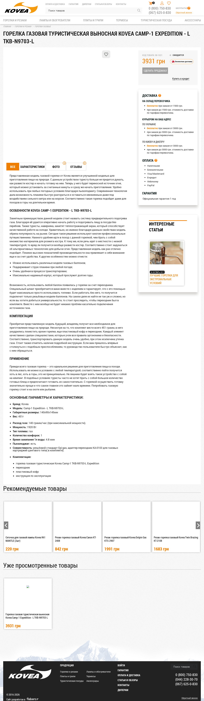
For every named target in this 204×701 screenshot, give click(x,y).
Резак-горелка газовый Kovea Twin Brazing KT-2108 (176, 539)
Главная (7, 26)
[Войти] (162, 3)
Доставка (149, 95)
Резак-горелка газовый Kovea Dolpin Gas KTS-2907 (125, 539)
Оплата (147, 160)
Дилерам (86, 4)
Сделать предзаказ (155, 70)
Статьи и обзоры (103, 4)
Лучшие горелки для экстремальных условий (164, 279)
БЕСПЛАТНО (181, 8)
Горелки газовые (43, 26)
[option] (13, 65)
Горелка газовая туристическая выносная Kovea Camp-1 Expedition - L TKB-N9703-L (27, 616)
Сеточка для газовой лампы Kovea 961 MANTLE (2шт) (25, 539)
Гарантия (73, 4)
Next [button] (198, 525)
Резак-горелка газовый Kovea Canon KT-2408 (75, 539)
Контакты (121, 4)
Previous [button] (6, 525)
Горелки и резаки (23, 26)
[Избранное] (169, 3)
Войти (121, 665)
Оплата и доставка (55, 4)
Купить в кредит (180, 78)
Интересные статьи (161, 227)
